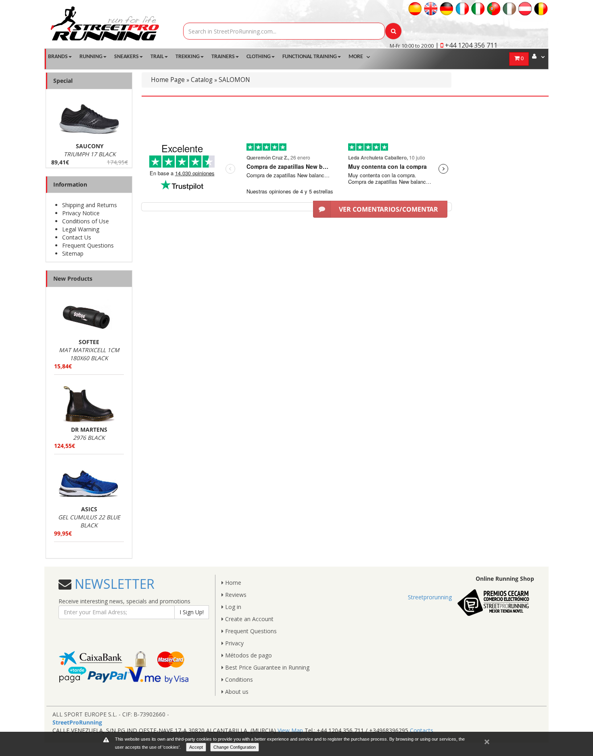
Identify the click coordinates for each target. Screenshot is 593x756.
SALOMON (234, 80)
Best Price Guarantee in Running (266, 667)
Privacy (233, 643)
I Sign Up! (192, 612)
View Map (290, 730)
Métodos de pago (247, 655)
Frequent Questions (88, 245)
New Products (72, 278)
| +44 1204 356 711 (466, 45)
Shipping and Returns (89, 205)
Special (63, 80)
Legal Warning (80, 229)
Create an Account (248, 619)
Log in (232, 607)
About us (235, 691)
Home (232, 582)
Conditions (238, 679)
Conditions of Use (85, 221)
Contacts (421, 730)
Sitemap (73, 253)
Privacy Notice (81, 213)
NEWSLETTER (113, 583)
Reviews (234, 594)
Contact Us (76, 237)
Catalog (202, 80)
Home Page (168, 80)
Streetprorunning (430, 597)
